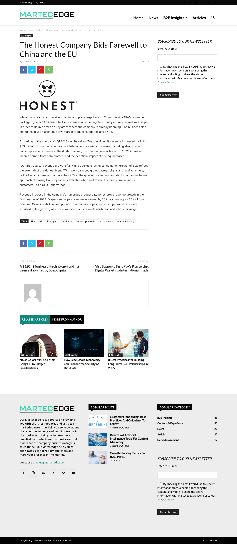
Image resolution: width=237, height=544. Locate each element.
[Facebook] (184, 2)
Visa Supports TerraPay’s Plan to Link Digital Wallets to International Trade (121, 268)
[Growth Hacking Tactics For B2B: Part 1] (98, 457)
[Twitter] (202, 2)
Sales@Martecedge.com (50, 462)
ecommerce (106, 221)
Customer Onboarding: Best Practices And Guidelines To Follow (128, 420)
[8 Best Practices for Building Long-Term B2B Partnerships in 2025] (128, 343)
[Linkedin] (196, 2)
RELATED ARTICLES (35, 319)
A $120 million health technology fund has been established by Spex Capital (50, 268)
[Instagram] (190, 2)
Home (138, 17)
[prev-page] (22, 375)
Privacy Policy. (165, 82)
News (153, 17)
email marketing (125, 221)
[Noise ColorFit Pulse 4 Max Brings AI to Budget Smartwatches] (40, 343)
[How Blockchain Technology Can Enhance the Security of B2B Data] (84, 343)
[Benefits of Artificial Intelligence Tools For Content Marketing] (98, 439)
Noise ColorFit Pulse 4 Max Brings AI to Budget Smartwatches (37, 364)
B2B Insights (173, 17)
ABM (33, 221)
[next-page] (28, 375)
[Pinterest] (40, 70)
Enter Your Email (167, 48)
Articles (199, 17)
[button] (212, 18)
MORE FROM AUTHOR (67, 319)
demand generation (86, 221)
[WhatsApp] (49, 70)
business (67, 221)
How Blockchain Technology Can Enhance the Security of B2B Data (82, 364)
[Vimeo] (208, 2)
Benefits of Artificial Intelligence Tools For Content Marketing (129, 438)
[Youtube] (214, 2)
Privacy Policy (210, 540)
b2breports (53, 221)
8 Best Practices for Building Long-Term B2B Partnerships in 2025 (128, 364)
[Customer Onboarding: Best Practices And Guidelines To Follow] (98, 421)
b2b (41, 221)
